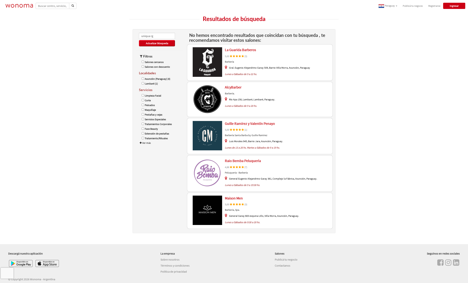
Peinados (150, 105)
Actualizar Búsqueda (157, 43)
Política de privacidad (174, 271)
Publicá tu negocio (413, 5)
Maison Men (234, 198)
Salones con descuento (157, 66)
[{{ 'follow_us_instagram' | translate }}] (448, 262)
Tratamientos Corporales (158, 124)
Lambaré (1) (151, 83)
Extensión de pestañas (157, 133)
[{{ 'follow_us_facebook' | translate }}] (440, 262)
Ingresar (454, 5)
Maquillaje (150, 109)
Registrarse (434, 5)
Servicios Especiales (155, 119)
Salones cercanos (154, 62)
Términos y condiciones (175, 265)
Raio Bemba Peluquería (243, 160)
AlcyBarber (233, 87)
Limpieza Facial (153, 95)
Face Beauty (151, 128)
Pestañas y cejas (153, 114)
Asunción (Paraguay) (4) (157, 78)
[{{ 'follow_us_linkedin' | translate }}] (456, 262)
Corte (148, 100)
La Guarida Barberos (240, 49)
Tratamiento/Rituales (156, 138)
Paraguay (389, 5)
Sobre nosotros (170, 259)
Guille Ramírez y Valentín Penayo (250, 123)
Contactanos (282, 265)
